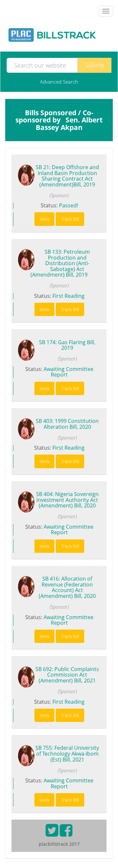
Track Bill (70, 219)
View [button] (44, 219)
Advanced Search (59, 81)
